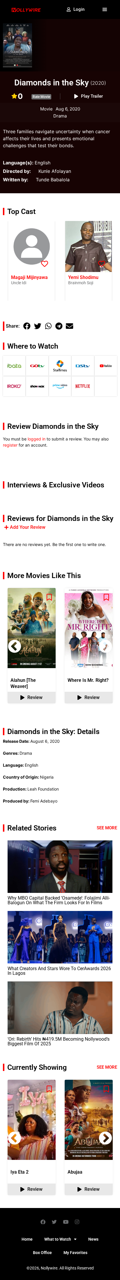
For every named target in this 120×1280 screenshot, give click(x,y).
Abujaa (75, 1172)
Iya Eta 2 (19, 1172)
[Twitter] (54, 1222)
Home (27, 1239)
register (10, 445)
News (93, 1239)
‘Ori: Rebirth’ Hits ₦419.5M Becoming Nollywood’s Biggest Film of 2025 (59, 1041)
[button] (104, 9)
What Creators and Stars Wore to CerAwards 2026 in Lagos (59, 971)
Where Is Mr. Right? (88, 680)
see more (107, 1067)
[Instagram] (77, 1222)
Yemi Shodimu (83, 277)
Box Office (42, 1252)
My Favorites (75, 1252)
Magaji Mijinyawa (29, 277)
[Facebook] (43, 1222)
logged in (36, 438)
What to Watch (57, 1239)
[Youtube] (66, 1222)
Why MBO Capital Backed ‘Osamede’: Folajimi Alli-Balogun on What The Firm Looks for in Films (59, 900)
